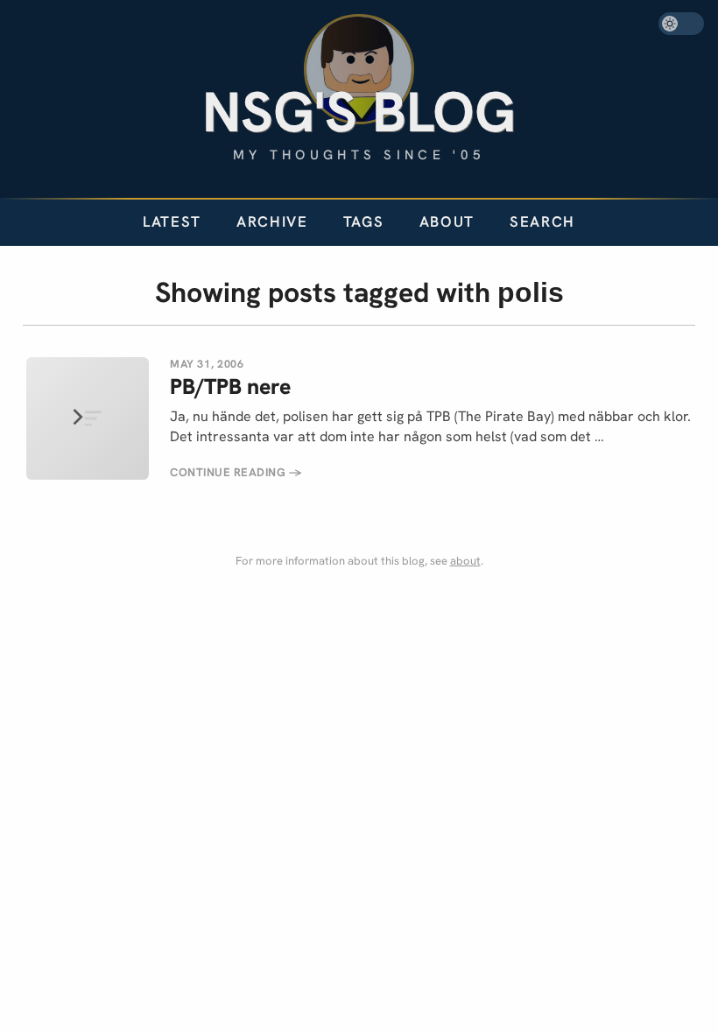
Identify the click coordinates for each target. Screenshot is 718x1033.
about (465, 560)
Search (542, 221)
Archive (272, 221)
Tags (363, 221)
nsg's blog (359, 111)
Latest (172, 221)
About (447, 221)
